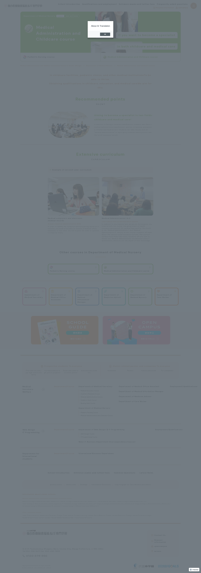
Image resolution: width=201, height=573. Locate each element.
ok (105, 34)
